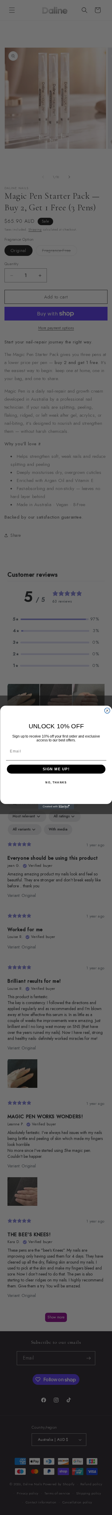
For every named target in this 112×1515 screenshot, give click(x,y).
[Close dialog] (107, 710)
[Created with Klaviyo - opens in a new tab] (56, 806)
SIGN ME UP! (56, 769)
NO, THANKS (56, 782)
